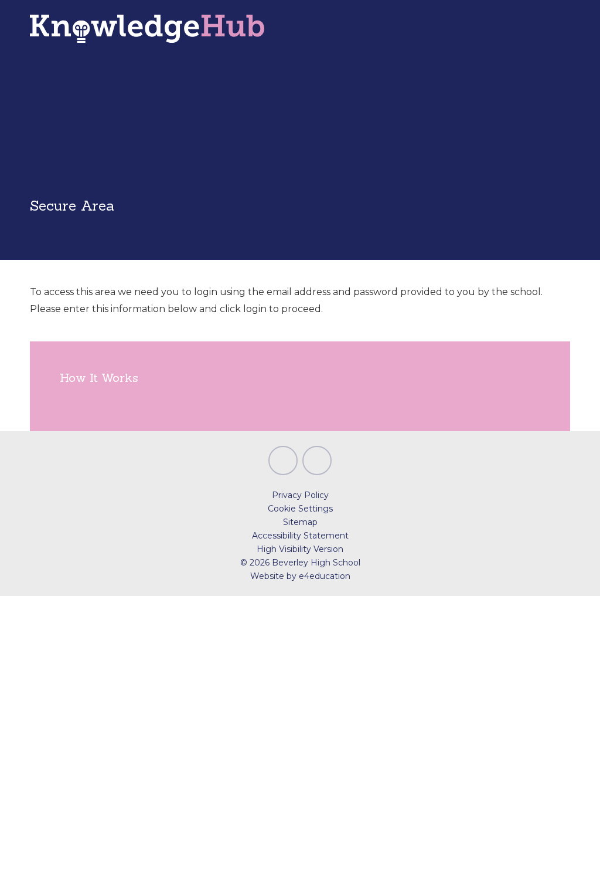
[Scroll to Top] (283, 460)
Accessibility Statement (300, 535)
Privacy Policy (300, 495)
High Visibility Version (300, 549)
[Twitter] (317, 460)
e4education (324, 576)
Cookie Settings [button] (300, 508)
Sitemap (300, 522)
